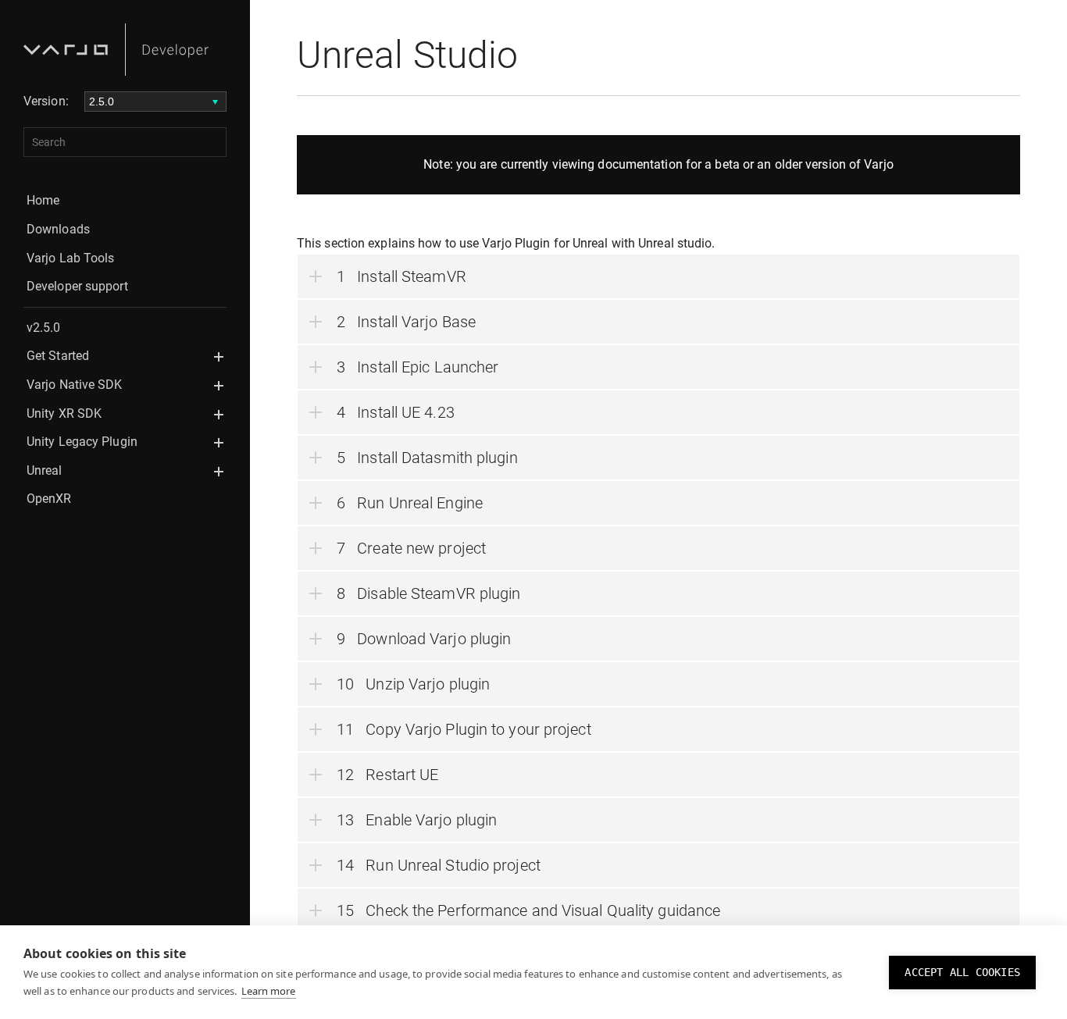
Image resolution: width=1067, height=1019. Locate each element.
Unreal (44, 470)
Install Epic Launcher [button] (427, 367)
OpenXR (49, 498)
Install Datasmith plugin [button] (437, 457)
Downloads (58, 229)
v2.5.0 (44, 327)
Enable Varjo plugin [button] (431, 820)
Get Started (58, 355)
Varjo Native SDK (75, 384)
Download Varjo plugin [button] (434, 638)
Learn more (268, 991)
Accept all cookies (962, 972)
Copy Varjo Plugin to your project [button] (478, 729)
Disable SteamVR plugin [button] (438, 593)
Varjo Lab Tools (71, 258)
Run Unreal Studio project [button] (453, 865)
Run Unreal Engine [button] (420, 502)
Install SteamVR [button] (411, 276)
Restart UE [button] (402, 774)
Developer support (77, 286)
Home (43, 200)
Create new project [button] (421, 548)
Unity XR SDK (64, 413)
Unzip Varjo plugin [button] (428, 684)
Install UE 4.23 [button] (406, 412)
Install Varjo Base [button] (416, 321)
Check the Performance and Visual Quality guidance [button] (543, 910)
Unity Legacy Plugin (82, 441)
